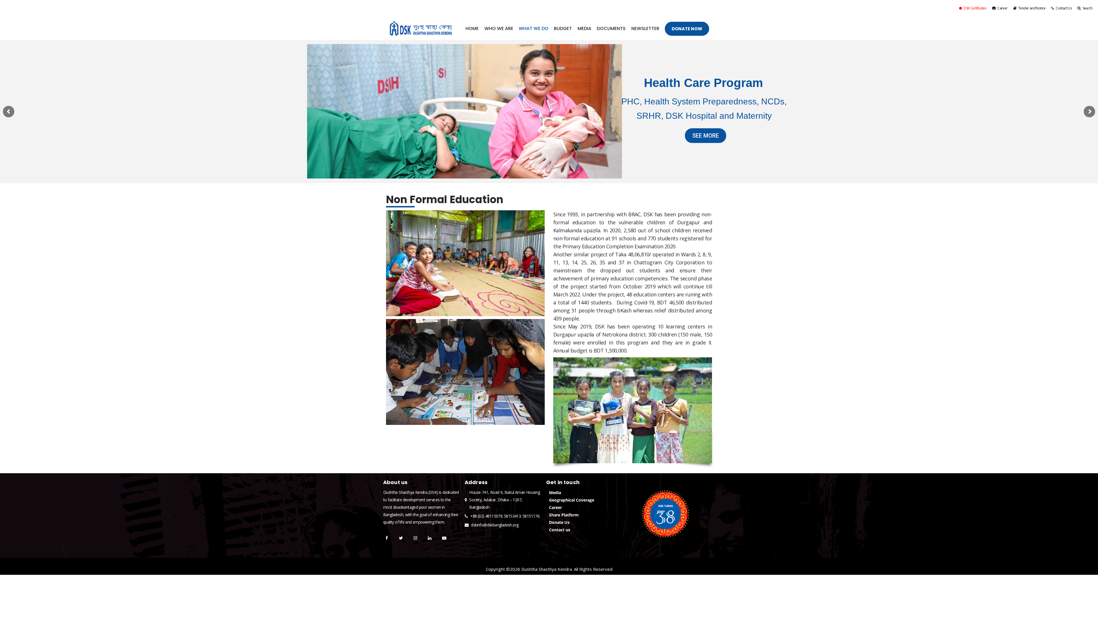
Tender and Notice (1032, 8)
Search (1087, 8)
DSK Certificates (975, 8)
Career (1002, 8)
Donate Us (559, 522)
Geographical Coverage (571, 500)
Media (555, 492)
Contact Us (1064, 8)
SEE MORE (705, 135)
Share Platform (564, 515)
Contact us (559, 529)
